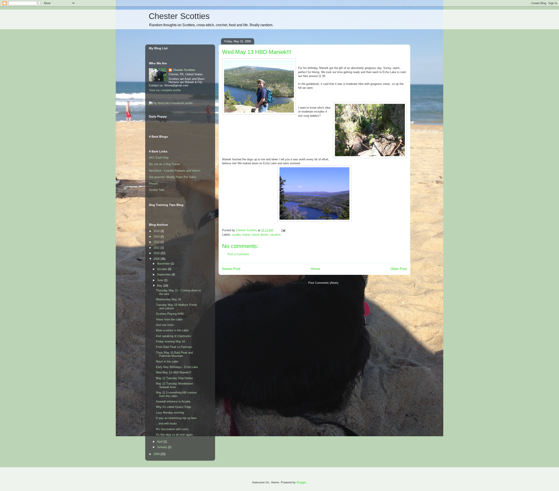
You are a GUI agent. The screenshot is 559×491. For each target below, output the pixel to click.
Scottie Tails (157, 190)
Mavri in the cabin (167, 361)
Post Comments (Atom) (323, 282)
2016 (157, 231)
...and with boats (166, 423)
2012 (157, 242)
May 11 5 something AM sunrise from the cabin (176, 394)
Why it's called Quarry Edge (173, 407)
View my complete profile (165, 90)
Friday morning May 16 (170, 341)
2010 (157, 253)
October (162, 269)
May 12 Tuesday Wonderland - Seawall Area (175, 385)
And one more (165, 325)
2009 (157, 258)
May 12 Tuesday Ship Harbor (174, 378)
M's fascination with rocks (172, 429)
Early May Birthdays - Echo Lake (177, 367)
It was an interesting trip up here (176, 418)
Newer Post (231, 269)
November (164, 263)
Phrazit (153, 183)
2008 (157, 454)
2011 (157, 247)
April (160, 441)
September (164, 274)
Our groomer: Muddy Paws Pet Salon (172, 177)
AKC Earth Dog (158, 157)
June (160, 280)
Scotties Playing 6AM (169, 313)
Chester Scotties (179, 16)
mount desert (260, 234)
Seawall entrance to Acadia (173, 401)
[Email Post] (283, 230)
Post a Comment (238, 254)
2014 (157, 236)
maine (246, 234)
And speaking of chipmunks (173, 336)
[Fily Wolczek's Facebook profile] (171, 103)
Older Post (398, 269)
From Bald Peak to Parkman (174, 347)
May (160, 285)
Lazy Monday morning (170, 412)
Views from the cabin (169, 319)
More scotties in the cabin (172, 330)
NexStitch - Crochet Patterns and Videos (174, 170)
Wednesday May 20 (168, 299)
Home (315, 269)
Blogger (301, 482)
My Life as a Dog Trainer (164, 164)
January (162, 447)
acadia (236, 234)
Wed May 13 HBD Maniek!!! (173, 372)
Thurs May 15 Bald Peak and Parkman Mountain (174, 354)
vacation (275, 234)
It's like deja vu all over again (174, 434)
